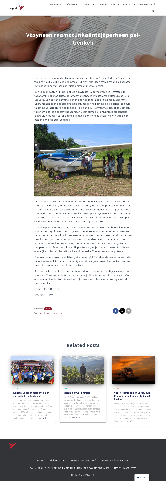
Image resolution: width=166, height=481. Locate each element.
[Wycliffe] (17, 8)
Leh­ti (114, 4)
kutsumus (48, 313)
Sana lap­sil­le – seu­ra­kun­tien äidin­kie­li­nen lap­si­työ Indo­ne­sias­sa (69, 468)
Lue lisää (45, 418)
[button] (60, 4)
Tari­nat (102, 4)
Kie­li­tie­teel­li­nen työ (83, 460)
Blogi (48, 309)
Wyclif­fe (55, 4)
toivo (56, 313)
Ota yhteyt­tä (147, 4)
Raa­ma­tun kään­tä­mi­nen (51, 460)
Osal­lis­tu (87, 4)
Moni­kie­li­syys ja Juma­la (77, 392)
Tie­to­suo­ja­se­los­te (125, 468)
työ (60, 313)
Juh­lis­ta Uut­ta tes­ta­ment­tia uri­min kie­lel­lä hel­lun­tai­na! (31, 394)
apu (41, 313)
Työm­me (70, 4)
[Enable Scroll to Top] (161, 476)
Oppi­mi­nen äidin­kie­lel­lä (115, 460)
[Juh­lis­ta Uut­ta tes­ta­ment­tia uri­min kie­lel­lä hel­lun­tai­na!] (32, 369)
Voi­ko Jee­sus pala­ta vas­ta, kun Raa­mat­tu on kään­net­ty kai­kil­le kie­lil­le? (132, 396)
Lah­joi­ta (128, 4)
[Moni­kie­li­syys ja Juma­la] (83, 369)
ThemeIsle (90, 475)
